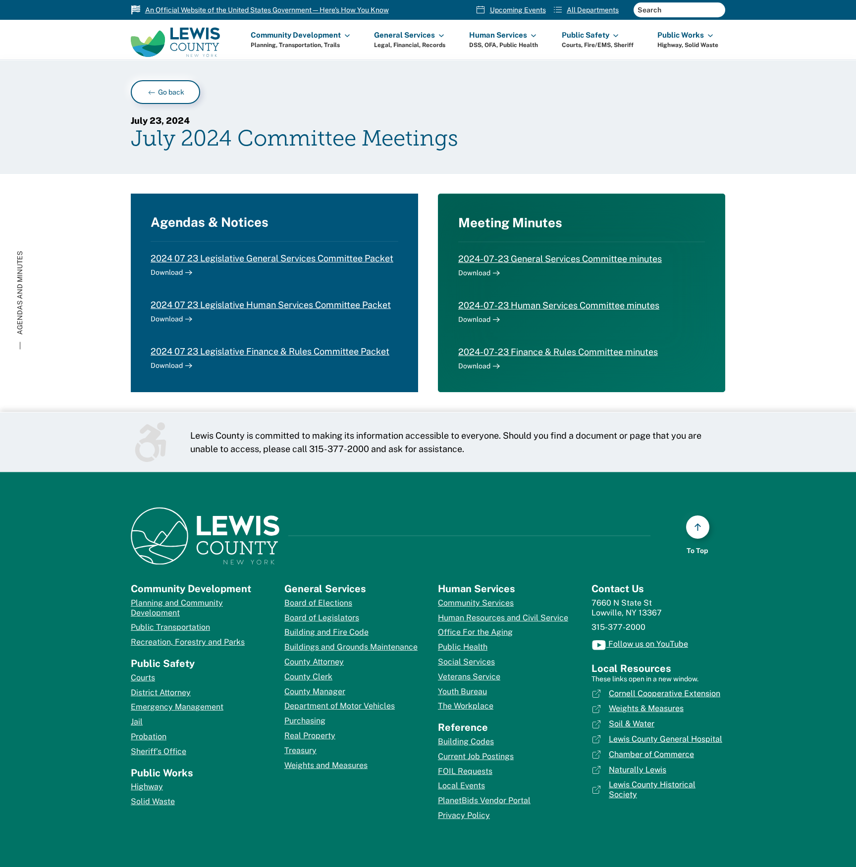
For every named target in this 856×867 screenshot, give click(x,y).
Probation (148, 736)
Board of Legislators (321, 617)
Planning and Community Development (177, 607)
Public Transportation (170, 627)
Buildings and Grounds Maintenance (351, 647)
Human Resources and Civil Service (503, 617)
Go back (170, 92)
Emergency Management (177, 707)
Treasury (300, 750)
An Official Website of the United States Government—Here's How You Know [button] (267, 10)
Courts (143, 677)
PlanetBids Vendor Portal (484, 800)
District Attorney (161, 692)
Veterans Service (469, 676)
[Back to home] (175, 39)
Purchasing (304, 720)
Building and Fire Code (326, 632)
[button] (300, 39)
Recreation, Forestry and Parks (188, 642)
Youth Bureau (462, 691)
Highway (147, 786)
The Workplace (465, 706)
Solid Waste (153, 801)
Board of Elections (318, 603)
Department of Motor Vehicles (339, 706)
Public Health (462, 647)
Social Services (466, 661)
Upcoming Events (518, 10)
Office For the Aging (475, 632)
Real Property (309, 735)
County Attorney (314, 661)
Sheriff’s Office (158, 751)
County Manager (314, 691)
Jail (137, 721)
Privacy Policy (464, 815)
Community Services (476, 603)
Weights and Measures (326, 765)
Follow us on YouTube (647, 644)
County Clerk (308, 676)
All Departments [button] (593, 10)
